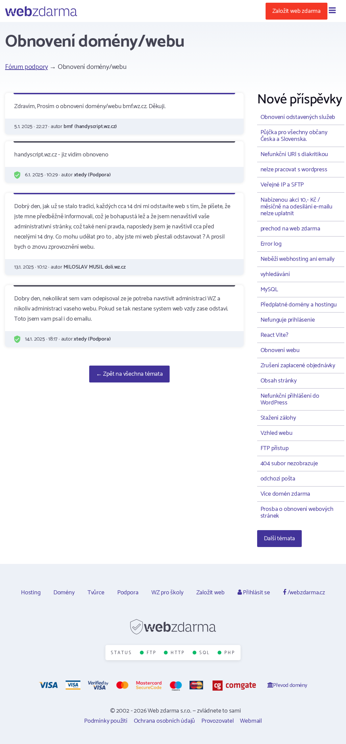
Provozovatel (217, 721)
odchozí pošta (278, 479)
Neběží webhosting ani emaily (298, 259)
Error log (271, 244)
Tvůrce (96, 593)
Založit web (210, 593)
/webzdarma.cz (305, 593)
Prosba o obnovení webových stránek (297, 512)
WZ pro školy (167, 593)
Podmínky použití (105, 721)
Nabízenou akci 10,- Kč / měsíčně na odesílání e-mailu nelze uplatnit (296, 207)
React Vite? (274, 335)
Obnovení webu (280, 350)
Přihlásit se (256, 593)
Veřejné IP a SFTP (282, 185)
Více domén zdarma (286, 494)
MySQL (269, 289)
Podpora (128, 593)
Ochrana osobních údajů (164, 721)
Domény (64, 593)
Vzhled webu (277, 433)
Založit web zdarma (296, 11)
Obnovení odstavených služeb (298, 117)
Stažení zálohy (278, 418)
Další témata (279, 539)
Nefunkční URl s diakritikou (294, 154)
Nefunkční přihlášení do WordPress (290, 399)
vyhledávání (275, 274)
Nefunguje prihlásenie (288, 320)
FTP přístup (275, 448)
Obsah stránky (279, 381)
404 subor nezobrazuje (289, 463)
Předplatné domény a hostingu (299, 305)
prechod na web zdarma (290, 229)
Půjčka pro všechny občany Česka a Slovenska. (294, 135)
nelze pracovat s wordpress (294, 170)
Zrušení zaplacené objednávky (298, 366)
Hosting (31, 593)
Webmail (251, 721)
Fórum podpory (26, 67)
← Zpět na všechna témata (129, 374)
